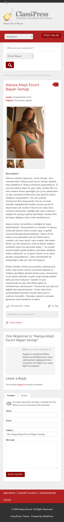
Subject (9, 430)
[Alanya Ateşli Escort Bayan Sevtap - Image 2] (20, 163)
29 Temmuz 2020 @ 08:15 (40, 350)
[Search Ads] (10, 65)
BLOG (8, 500)
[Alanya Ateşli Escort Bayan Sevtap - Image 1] (11, 163)
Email (8, 420)
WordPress (48, 516)
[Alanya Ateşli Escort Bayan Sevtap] (25, 132)
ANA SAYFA (9, 493)
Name (9, 411)
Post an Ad (51, 35)
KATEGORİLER (48, 493)
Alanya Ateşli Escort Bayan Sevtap (22, 86)
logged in (21, 384)
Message (10, 440)
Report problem (16, 323)
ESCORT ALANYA (27, 493)
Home (6, 75)
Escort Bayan (16, 75)
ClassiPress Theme (20, 516)
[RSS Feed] (6, 2)
